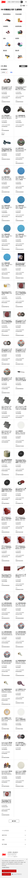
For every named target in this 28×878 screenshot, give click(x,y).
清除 (11, 72)
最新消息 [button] (4, 835)
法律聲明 (10, 852)
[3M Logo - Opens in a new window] (3, 2)
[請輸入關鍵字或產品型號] (22, 2)
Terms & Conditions (12, 853)
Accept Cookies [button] (6, 874)
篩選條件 (23, 66)
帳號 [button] (23, 5)
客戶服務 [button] (4, 844)
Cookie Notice (5, 867)
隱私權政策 (15, 852)
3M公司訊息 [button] (5, 830)
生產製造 (3, 72)
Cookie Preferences (12, 854)
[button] (17, 874)
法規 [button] (3, 839)
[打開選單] (26, 2)
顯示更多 (14, 821)
